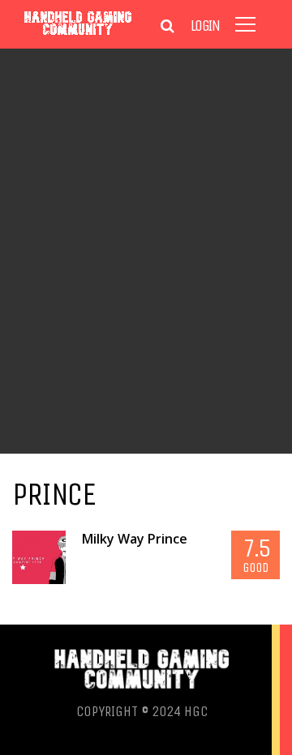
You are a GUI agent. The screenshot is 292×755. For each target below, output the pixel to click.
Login (205, 26)
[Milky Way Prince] (39, 557)
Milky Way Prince (134, 539)
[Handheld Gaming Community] (78, 34)
